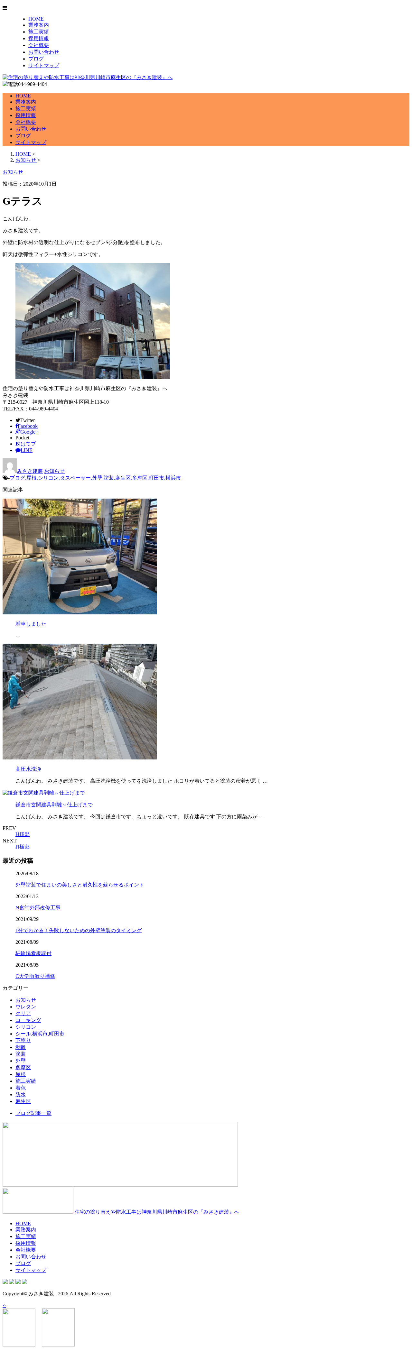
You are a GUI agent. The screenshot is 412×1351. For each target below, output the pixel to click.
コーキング (28, 1020)
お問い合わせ (43, 52)
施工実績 (38, 31)
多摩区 (23, 1067)
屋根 (20, 1074)
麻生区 (23, 1101)
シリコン (25, 1027)
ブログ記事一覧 (33, 1113)
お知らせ (54, 471)
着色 (20, 1087)
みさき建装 (30, 471)
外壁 (20, 1060)
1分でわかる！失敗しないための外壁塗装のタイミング (78, 930)
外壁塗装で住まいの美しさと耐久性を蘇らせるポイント (79, 884)
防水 (20, 1094)
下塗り (23, 1040)
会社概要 (38, 45)
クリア (23, 1013)
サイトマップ (43, 65)
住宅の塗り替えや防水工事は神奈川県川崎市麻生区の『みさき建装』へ (156, 1212)
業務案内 (38, 25)
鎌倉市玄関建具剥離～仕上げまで (54, 804)
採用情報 (38, 38)
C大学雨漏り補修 (35, 976)
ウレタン (25, 1006)
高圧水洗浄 (28, 769)
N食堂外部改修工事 (38, 907)
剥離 (20, 1047)
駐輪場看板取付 (33, 953)
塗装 (20, 1054)
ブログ (36, 58)
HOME (36, 19)
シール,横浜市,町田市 (39, 1033)
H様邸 (22, 834)
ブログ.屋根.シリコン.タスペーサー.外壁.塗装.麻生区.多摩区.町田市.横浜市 (95, 478)
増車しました (30, 624)
